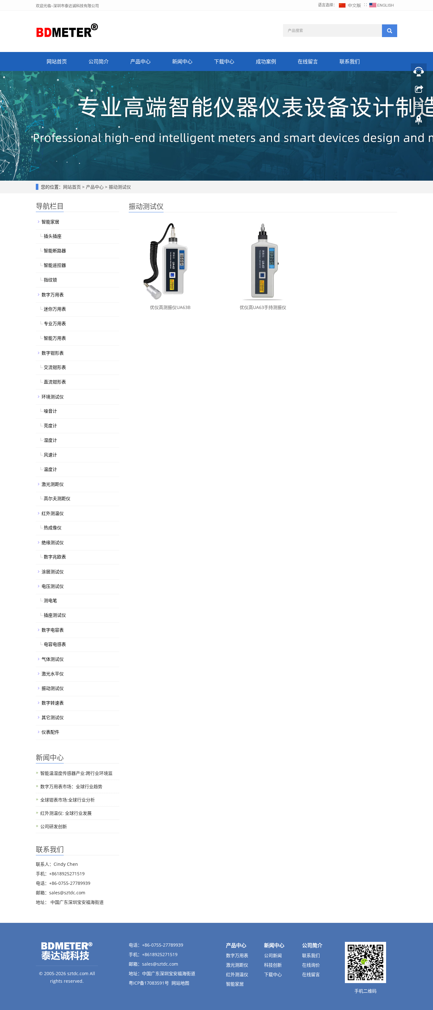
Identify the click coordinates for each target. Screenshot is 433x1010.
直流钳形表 (55, 382)
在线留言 (308, 61)
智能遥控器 (55, 265)
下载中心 (224, 61)
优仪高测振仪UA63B (170, 307)
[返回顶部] (419, 121)
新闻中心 (182, 61)
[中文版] (350, 5)
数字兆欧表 (55, 557)
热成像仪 (52, 527)
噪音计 (50, 411)
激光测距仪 (53, 484)
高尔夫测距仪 (57, 498)
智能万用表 (55, 338)
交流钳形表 (55, 367)
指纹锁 (50, 280)
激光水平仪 (53, 674)
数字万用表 (53, 295)
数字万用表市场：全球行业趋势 (71, 786)
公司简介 (98, 61)
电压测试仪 (53, 586)
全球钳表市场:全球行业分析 (67, 800)
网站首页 (57, 61)
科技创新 (273, 965)
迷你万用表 (55, 309)
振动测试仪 (119, 187)
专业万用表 (55, 323)
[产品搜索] (389, 30)
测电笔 (50, 600)
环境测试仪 (53, 397)
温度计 (50, 469)
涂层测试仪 (53, 572)
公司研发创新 (53, 826)
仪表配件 (50, 732)
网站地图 (180, 983)
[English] (381, 5)
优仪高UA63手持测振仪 (263, 307)
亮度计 (50, 425)
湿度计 (50, 440)
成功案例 (266, 61)
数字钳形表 (53, 353)
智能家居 (50, 222)
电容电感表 (55, 644)
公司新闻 (273, 955)
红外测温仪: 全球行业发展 (66, 813)
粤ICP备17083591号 (149, 983)
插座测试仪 (55, 615)
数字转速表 (53, 703)
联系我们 (349, 61)
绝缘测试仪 (53, 542)
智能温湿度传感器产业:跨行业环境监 (76, 773)
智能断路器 (55, 251)
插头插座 (52, 236)
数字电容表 (53, 630)
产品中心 (140, 61)
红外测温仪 (53, 513)
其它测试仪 (53, 717)
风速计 (50, 455)
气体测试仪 (53, 659)
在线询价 (311, 965)
